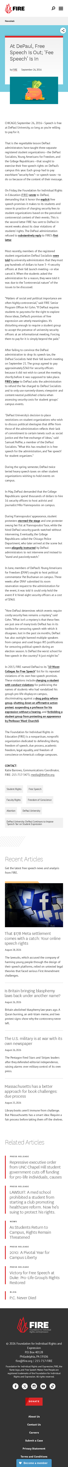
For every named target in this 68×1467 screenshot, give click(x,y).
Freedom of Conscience (40, 799)
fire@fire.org (24, 1361)
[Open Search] (53, 9)
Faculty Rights (14, 799)
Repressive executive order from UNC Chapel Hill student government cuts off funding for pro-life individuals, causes (36, 1169)
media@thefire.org (42, 775)
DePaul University (31, 810)
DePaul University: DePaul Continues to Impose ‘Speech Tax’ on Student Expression (30, 823)
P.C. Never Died (23, 1297)
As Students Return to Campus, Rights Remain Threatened (30, 1231)
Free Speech (35, 789)
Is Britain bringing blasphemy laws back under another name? (32, 993)
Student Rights (14, 789)
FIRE (15, 69)
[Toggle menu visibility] (61, 8)
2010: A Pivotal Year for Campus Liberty (30, 1254)
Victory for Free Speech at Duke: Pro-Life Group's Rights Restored (35, 1277)
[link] (15, 8)
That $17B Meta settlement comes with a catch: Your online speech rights (32, 938)
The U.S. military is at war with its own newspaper (33, 1040)
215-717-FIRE (43, 1361)
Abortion (11, 810)
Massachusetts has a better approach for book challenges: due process (31, 1090)
